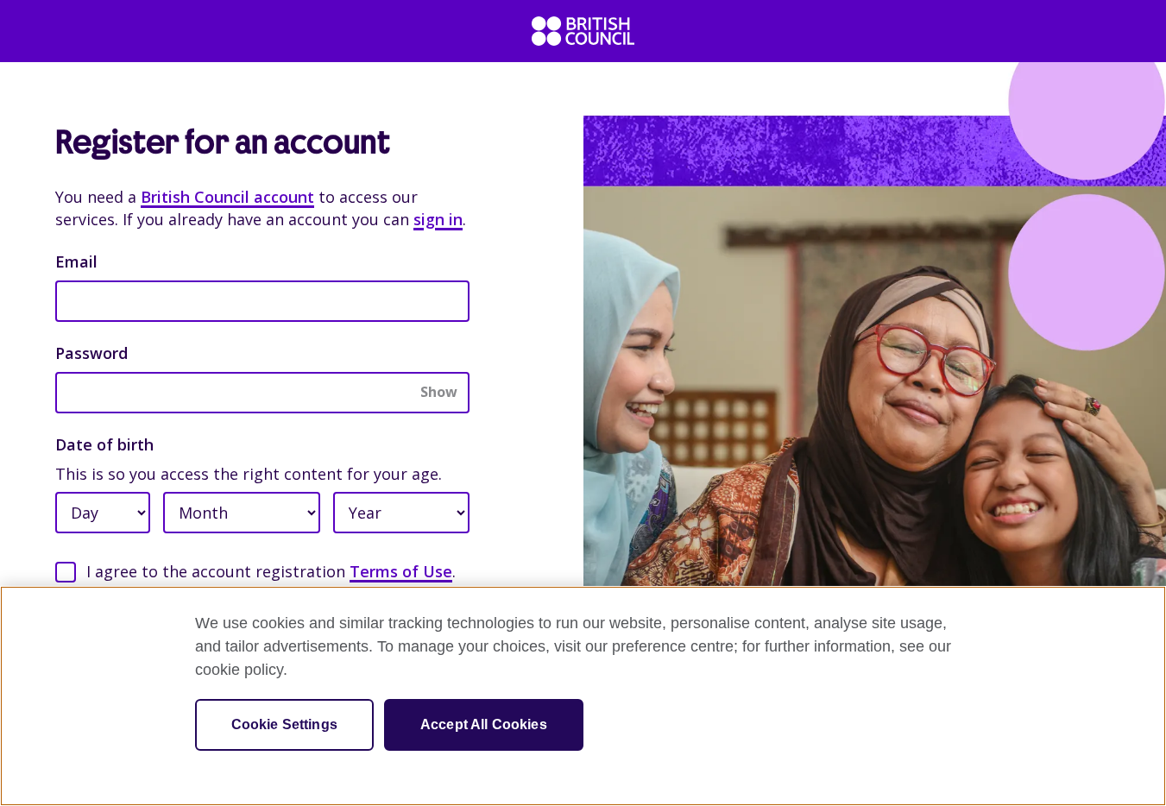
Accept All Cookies (483, 724)
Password (91, 353)
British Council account (227, 196)
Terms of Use (401, 571)
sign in (438, 219)
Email (76, 261)
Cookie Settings (284, 724)
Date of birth (104, 444)
